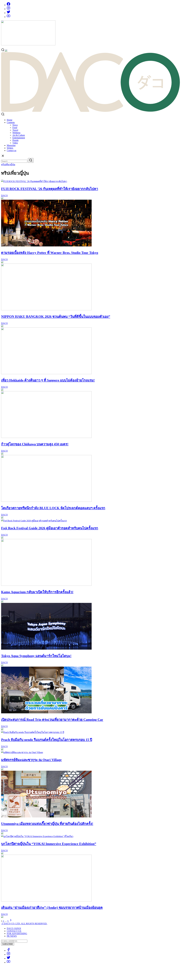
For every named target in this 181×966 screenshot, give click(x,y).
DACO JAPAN (14, 928)
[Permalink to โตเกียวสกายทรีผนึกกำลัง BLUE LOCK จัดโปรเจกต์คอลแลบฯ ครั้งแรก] (46, 501)
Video (15, 143)
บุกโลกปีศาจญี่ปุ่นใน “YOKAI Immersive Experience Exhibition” (48, 844)
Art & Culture (18, 135)
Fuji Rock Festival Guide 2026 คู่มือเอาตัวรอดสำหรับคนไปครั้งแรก (49, 528)
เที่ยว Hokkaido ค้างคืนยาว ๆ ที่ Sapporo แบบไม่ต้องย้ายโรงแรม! (48, 380)
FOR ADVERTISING (17, 933)
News (15, 125)
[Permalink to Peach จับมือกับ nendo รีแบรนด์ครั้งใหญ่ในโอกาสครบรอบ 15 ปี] (32, 732)
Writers (10, 148)
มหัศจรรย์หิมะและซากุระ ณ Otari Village (31, 760)
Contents (11, 122)
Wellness (16, 132)
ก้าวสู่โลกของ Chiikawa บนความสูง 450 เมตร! (34, 444)
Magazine (11, 145)
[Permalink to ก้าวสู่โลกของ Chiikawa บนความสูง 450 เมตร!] (46, 437)
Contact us (11, 150)
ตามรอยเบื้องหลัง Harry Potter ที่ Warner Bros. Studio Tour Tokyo (49, 252)
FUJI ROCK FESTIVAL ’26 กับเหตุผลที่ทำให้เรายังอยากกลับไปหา (49, 189)
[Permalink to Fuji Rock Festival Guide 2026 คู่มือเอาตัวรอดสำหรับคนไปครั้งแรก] (34, 520)
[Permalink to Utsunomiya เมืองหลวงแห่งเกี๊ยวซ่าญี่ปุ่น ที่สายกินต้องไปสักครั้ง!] (46, 816)
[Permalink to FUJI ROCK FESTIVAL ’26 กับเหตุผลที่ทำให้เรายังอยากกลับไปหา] (34, 181)
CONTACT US (14, 931)
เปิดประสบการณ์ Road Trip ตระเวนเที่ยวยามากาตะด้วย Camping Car (52, 719)
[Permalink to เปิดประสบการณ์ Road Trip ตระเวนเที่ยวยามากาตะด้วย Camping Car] (46, 712)
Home (9, 120)
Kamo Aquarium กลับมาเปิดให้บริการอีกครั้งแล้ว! (37, 592)
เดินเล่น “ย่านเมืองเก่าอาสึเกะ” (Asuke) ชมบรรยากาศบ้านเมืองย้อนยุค (52, 907)
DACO (4, 195)
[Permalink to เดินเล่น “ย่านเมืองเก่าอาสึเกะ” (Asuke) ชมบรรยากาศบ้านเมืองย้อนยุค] (46, 900)
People (15, 140)
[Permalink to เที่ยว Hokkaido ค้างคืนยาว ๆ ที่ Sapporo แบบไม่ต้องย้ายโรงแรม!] (46, 373)
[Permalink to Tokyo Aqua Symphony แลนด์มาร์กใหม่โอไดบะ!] (46, 649)
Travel (15, 130)
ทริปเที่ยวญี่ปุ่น (8, 164)
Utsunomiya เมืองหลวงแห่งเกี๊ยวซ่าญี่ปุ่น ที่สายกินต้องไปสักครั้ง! (47, 824)
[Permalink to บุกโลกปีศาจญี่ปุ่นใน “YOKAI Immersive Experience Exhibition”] (37, 836)
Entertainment (18, 138)
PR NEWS (12, 936)
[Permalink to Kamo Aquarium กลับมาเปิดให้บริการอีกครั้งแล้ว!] (46, 585)
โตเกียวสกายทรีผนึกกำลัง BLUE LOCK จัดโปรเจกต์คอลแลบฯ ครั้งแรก (53, 508)
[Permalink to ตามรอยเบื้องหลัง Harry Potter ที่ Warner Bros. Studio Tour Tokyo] (46, 245)
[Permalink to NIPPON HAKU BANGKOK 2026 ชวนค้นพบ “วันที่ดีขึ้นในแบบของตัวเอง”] (46, 309)
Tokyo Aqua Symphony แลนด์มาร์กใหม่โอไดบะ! (36, 656)
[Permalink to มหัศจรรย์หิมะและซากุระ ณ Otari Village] (22, 752)
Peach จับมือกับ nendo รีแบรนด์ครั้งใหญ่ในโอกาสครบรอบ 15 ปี (46, 740)
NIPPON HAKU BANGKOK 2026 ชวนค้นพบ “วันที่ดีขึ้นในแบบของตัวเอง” (55, 316)
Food (14, 127)
